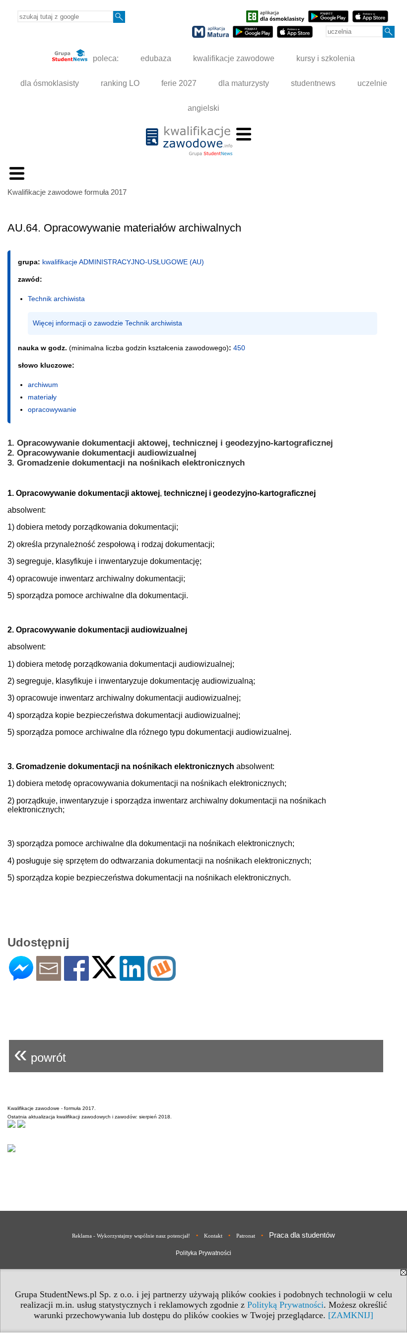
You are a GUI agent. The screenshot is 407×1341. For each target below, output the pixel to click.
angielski (203, 108)
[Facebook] (76, 976)
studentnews (313, 83)
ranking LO (120, 83)
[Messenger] (21, 976)
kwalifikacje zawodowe (233, 58)
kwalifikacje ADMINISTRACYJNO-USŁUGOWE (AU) (123, 262)
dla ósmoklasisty (49, 83)
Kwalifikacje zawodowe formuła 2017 (67, 192)
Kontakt (213, 1236)
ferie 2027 (179, 83)
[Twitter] (104, 974)
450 (239, 348)
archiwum (43, 385)
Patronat (245, 1236)
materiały (42, 397)
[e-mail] (48, 976)
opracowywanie (52, 409)
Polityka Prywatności (203, 1253)
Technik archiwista (56, 299)
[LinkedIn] (132, 976)
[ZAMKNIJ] (350, 1315)
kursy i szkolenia (325, 58)
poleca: (105, 58)
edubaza (155, 58)
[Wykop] (161, 976)
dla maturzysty (243, 83)
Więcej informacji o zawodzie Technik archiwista (107, 323)
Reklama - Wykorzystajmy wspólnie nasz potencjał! (131, 1236)
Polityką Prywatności (285, 1305)
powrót (40, 1053)
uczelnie (372, 83)
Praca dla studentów (302, 1235)
